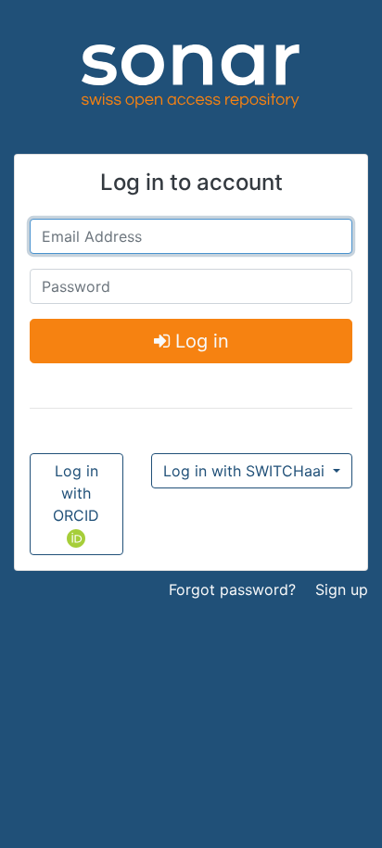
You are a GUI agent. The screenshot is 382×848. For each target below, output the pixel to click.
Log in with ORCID (76, 493)
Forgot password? (232, 589)
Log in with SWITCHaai (246, 471)
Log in (199, 341)
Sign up (341, 589)
